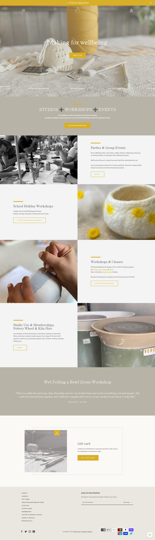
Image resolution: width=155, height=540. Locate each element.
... (21, 341)
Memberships (26, 511)
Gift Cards (26, 499)
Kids (99, 269)
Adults (95, 269)
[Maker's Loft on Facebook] (22, 531)
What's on (77, 55)
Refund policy (27, 521)
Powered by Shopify (86, 531)
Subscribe (126, 502)
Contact (25, 496)
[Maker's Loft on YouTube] (34, 531)
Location (25, 505)
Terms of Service (28, 518)
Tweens (105, 269)
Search (24, 493)
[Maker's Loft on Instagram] (30, 531)
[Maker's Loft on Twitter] (26, 531)
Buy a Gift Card (88, 457)
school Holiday (107, 272)
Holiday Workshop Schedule (29, 220)
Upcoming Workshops (77, 125)
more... (98, 174)
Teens (111, 269)
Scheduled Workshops (104, 283)
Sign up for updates (90, 493)
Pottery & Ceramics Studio (32, 514)
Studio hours (27, 508)
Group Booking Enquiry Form (33, 502)
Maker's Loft (77, 531)
